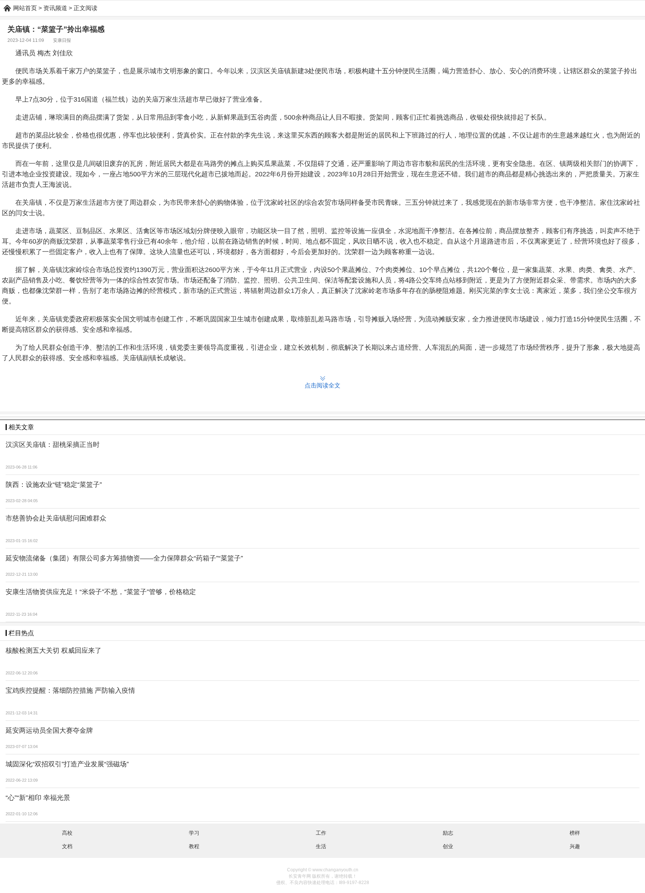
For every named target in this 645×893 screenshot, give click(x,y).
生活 (321, 846)
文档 (67, 846)
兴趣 (575, 846)
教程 (194, 846)
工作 (321, 833)
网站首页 (25, 8)
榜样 (575, 833)
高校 (67, 833)
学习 (194, 833)
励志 (448, 833)
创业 (448, 846)
